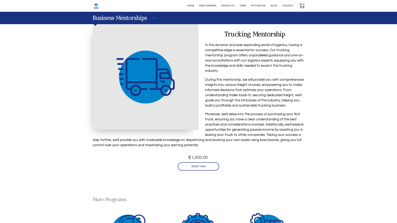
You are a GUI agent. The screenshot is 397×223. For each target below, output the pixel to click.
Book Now (198, 166)
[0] (301, 5)
